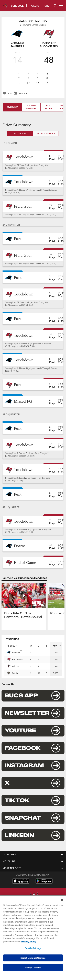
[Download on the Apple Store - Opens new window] (21, 886)
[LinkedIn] (33, 840)
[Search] (55, 5)
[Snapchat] (33, 823)
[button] (33, 157)
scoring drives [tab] (46, 133)
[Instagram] (33, 771)
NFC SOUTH (12, 651)
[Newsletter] (33, 718)
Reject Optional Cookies (33, 958)
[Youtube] (33, 736)
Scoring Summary (31, 107)
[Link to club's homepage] (5, 4)
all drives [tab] (20, 133)
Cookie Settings (33, 948)
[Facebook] (33, 753)
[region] (33, 934)
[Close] (62, 900)
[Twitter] (33, 788)
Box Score (48, 107)
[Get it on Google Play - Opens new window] (44, 888)
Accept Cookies (33, 967)
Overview (12, 107)
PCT (55, 651)
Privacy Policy (28, 941)
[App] (33, 701)
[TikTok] (33, 806)
